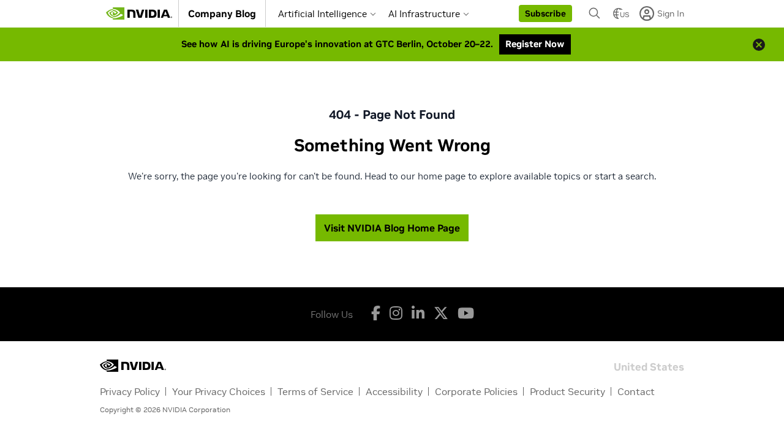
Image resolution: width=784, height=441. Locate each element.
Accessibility (394, 391)
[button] (545, 13)
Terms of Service (315, 391)
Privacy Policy (130, 391)
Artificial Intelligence (322, 14)
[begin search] (594, 13)
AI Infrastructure (424, 14)
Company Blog (222, 13)
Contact (636, 391)
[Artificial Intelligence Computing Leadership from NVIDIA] (139, 13)
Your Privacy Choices (218, 391)
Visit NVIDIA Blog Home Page (392, 228)
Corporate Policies (476, 391)
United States (649, 366)
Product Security (567, 391)
